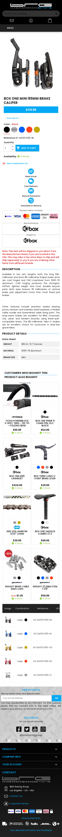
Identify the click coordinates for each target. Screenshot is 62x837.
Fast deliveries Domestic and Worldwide (31, 830)
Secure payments (31, 818)
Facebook (19, 729)
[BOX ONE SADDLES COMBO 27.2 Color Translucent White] (47, 522)
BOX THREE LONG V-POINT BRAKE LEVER (45, 477)
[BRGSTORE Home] (31, 6)
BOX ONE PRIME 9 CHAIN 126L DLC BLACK (45, 423)
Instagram (43, 729)
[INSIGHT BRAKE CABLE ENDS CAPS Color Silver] (15, 578)
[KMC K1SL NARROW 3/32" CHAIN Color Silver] (15, 522)
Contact (9, 772)
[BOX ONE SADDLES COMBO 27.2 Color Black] (43, 522)
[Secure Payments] (31, 217)
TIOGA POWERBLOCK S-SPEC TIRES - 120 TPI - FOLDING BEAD (17, 423)
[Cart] (50, 20)
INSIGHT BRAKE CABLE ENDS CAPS (17, 587)
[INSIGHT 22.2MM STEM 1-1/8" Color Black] (38, 578)
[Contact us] (12, 20)
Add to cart (26, 148)
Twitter (27, 729)
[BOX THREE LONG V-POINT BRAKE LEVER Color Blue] (38, 467)
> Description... (12, 118)
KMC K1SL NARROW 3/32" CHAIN (17, 532)
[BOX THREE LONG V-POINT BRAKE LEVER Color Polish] (47, 467)
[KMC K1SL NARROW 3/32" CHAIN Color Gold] (19, 522)
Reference (9, 137)
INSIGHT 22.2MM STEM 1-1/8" (45, 587)
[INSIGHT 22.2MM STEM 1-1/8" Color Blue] (43, 578)
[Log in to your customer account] (31, 20)
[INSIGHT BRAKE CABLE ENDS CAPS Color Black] (19, 578)
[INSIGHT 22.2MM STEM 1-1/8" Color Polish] (47, 578)
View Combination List (17, 163)
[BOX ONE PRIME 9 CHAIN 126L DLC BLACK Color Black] (45, 412)
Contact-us (16, 796)
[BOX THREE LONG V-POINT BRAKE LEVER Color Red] (43, 467)
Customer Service (19, 803)
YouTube (35, 729)
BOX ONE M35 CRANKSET (17, 477)
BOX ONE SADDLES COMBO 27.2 (45, 532)
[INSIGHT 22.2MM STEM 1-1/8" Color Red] (51, 578)
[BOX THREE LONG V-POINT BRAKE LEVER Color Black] (51, 467)
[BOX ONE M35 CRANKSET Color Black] (17, 467)
